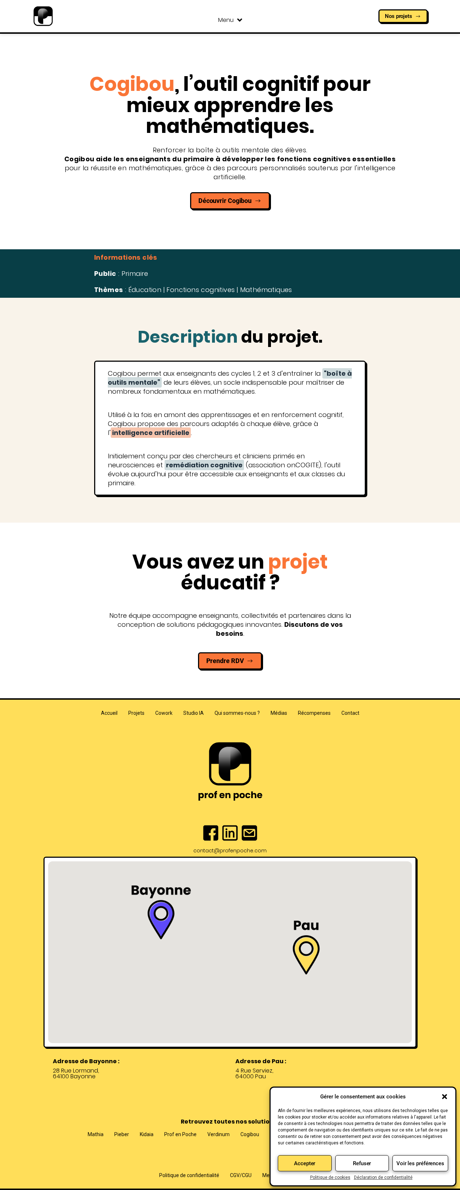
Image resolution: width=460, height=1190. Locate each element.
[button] (444, 1096)
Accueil (109, 713)
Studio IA (193, 713)
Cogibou (249, 1134)
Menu (226, 20)
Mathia (96, 1134)
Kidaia (146, 1134)
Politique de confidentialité (189, 1175)
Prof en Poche (180, 1134)
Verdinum (218, 1134)
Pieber (121, 1134)
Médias (279, 713)
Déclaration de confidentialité (383, 1177)
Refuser (362, 1163)
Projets (136, 713)
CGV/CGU (241, 1175)
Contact (350, 713)
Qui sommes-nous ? (237, 713)
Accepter (304, 1163)
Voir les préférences (420, 1163)
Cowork (163, 713)
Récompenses (314, 713)
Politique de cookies (330, 1177)
